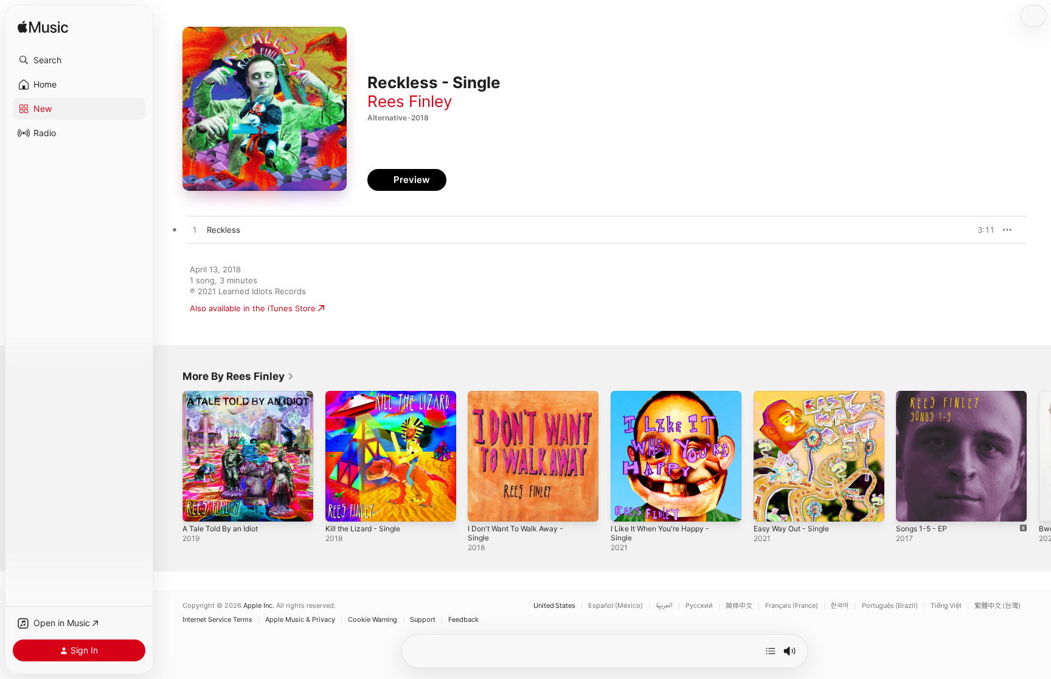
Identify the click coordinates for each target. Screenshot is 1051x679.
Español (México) (615, 605)
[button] (79, 60)
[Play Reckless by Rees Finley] (194, 230)
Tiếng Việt (946, 605)
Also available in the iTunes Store (253, 308)
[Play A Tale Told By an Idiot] (198, 506)
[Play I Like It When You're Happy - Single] (626, 506)
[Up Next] (770, 651)
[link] (238, 376)
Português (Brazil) (890, 605)
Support (422, 619)
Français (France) (791, 605)
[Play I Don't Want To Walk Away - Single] (483, 506)
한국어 (840, 605)
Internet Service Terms (217, 619)
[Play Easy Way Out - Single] (769, 506)
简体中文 (739, 605)
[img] (43, 28)
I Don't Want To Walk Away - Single (520, 400)
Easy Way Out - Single (795, 396)
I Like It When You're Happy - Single (666, 400)
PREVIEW (981, 229)
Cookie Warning (372, 619)
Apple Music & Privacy (300, 619)
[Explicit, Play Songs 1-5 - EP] (911, 506)
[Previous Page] (170, 456)
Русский (699, 605)
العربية (664, 605)
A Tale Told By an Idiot (224, 396)
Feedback (463, 619)
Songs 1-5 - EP (924, 396)
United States (554, 605)
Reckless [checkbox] (223, 230)
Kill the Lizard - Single (366, 396)
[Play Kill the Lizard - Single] (340, 506)
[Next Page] (1038, 456)
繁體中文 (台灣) (997, 605)
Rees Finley (409, 101)
